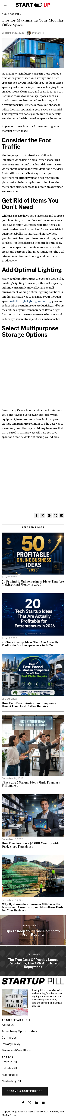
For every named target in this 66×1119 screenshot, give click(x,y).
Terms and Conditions (16, 1050)
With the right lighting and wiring (30, 301)
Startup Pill (9, 1062)
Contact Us (9, 1037)
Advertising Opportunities (19, 1031)
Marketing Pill (11, 1081)
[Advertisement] (33, 374)
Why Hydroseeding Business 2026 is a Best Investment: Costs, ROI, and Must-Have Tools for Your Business (32, 907)
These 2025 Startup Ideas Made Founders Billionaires (31, 784)
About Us (8, 1025)
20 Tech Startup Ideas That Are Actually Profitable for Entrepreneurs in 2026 (30, 644)
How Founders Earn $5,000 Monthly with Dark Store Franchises (30, 845)
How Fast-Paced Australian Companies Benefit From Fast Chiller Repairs (29, 705)
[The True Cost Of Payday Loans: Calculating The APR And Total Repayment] (33, 961)
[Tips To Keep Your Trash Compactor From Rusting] (33, 930)
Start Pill (39, 32)
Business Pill (11, 14)
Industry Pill (9, 1068)
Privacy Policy (11, 1044)
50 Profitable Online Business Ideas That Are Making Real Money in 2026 (33, 583)
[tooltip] (36, 515)
